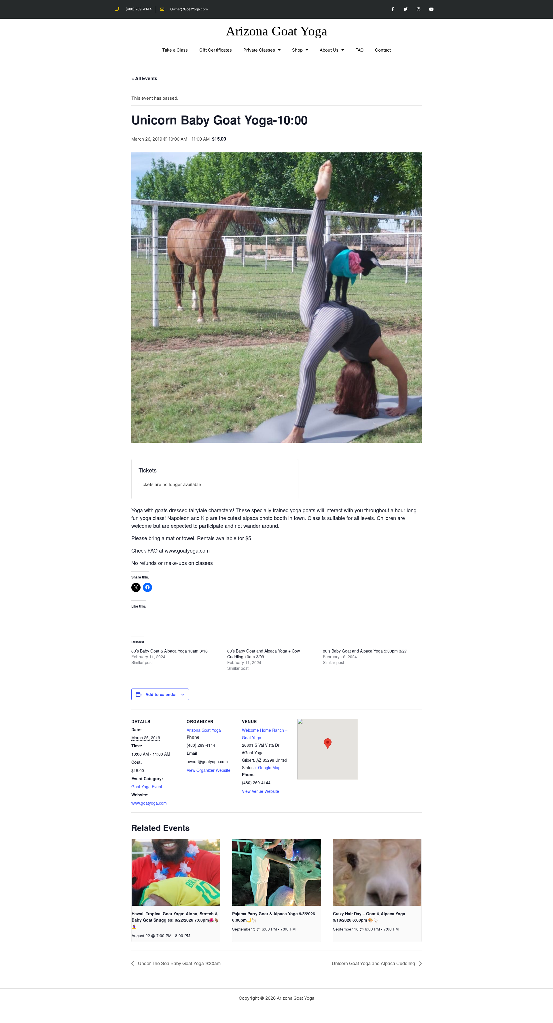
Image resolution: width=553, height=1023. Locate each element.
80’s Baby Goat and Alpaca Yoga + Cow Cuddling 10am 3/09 (263, 653)
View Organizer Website (208, 770)
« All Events (144, 78)
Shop (297, 50)
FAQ (359, 50)
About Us (329, 50)
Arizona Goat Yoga (276, 31)
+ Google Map (268, 767)
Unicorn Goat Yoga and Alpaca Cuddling (374, 963)
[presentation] (176, 872)
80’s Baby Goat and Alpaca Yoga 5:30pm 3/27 (365, 651)
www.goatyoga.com (149, 803)
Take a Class (175, 50)
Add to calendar (161, 694)
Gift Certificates (215, 50)
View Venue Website (260, 791)
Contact (383, 50)
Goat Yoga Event (146, 786)
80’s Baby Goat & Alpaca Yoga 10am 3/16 (169, 651)
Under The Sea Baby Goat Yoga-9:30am (179, 963)
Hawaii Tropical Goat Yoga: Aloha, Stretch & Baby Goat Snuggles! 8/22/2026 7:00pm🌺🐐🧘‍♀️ (175, 920)
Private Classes (259, 50)
